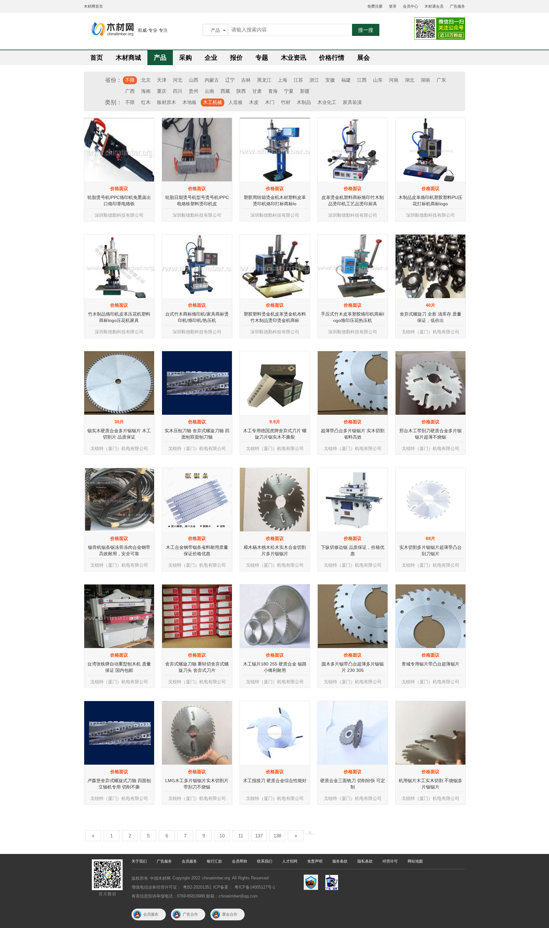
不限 (130, 80)
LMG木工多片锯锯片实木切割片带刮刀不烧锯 (196, 783)
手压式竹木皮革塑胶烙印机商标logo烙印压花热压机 (352, 317)
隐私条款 (365, 861)
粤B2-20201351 (197, 887)
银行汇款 (214, 861)
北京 (146, 80)
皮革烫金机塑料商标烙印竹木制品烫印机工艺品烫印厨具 (353, 200)
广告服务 (457, 6)
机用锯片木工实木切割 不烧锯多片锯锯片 (430, 783)
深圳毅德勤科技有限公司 (119, 215)
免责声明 (314, 861)
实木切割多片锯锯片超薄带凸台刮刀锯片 (430, 550)
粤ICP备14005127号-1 (254, 887)
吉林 (246, 80)
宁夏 (289, 91)
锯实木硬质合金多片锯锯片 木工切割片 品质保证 (119, 434)
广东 (441, 80)
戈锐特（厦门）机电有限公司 (430, 331)
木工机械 (212, 102)
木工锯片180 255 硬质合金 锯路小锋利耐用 (275, 667)
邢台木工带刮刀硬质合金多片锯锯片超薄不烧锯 (430, 434)
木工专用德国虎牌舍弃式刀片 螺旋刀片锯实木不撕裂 (275, 434)
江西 (362, 80)
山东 (378, 80)
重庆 (161, 91)
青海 (273, 91)
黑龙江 (264, 80)
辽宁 (230, 80)
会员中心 (410, 6)
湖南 (425, 80)
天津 (161, 80)
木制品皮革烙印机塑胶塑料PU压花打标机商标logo (430, 200)
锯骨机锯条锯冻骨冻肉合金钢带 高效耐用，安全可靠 (119, 550)
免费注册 (375, 6)
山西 (193, 80)
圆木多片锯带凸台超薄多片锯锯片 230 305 (353, 667)
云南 (209, 91)
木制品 (304, 102)
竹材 (285, 102)
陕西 (241, 91)
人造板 (235, 102)
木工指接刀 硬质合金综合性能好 (275, 780)
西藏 (225, 91)
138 (277, 835)
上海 (282, 80)
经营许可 (390, 861)
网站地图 (415, 861)
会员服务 (189, 861)
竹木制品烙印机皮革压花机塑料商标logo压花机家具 (119, 317)
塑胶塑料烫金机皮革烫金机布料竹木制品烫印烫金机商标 (275, 317)
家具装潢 (352, 102)
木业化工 (326, 102)
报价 (236, 57)
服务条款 (340, 861)
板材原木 (166, 102)
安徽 (330, 80)
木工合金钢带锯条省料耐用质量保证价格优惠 (197, 550)
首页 (96, 57)
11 (240, 835)
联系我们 (264, 861)
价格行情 (331, 57)
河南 (393, 80)
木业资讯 (293, 57)
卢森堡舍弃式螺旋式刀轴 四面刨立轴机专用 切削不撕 (119, 783)
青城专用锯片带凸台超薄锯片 (430, 663)
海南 (146, 91)
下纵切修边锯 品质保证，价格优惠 (352, 550)
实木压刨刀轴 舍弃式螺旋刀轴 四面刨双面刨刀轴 (197, 434)
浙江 (314, 80)
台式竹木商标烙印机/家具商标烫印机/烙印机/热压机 (197, 317)
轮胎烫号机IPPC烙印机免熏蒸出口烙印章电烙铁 (119, 200)
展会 (363, 57)
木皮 (254, 102)
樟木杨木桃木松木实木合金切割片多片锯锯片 (275, 550)
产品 (215, 30)
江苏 (298, 80)
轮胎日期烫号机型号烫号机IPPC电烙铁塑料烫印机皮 (197, 200)
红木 (146, 102)
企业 (211, 57)
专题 (261, 57)
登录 (392, 6)
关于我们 (139, 861)
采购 (185, 57)
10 (222, 835)
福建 (346, 80)
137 (259, 835)
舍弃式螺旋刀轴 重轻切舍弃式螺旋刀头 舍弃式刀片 (197, 667)
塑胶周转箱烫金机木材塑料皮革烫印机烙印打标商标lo (275, 200)
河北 (177, 80)
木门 (269, 102)
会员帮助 (239, 861)
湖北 (409, 80)
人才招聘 (289, 861)
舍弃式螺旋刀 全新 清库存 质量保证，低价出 (430, 317)
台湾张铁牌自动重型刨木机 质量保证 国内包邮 (119, 667)
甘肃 (257, 91)
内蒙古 (212, 80)
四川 (177, 91)
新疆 (304, 91)
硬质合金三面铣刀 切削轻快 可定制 (352, 783)
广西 (130, 91)
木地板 (189, 102)
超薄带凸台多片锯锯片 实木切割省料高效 (352, 434)
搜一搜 (365, 30)
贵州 (193, 91)
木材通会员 (434, 6)
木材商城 (128, 57)
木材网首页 (93, 6)
